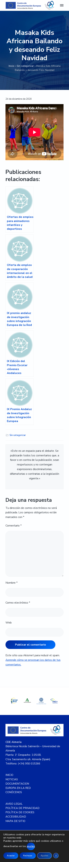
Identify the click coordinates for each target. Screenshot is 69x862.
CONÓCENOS (13, 792)
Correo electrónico (17, 603)
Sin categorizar (25, 66)
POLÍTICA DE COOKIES (19, 812)
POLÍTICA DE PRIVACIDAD (22, 808)
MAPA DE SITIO (15, 821)
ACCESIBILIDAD (15, 816)
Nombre (11, 583)
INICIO (9, 775)
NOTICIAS (11, 779)
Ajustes (44, 855)
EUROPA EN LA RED (18, 788)
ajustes (31, 846)
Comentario (13, 526)
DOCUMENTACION (17, 783)
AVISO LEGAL (14, 804)
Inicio (11, 66)
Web (8, 623)
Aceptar (11, 855)
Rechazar (27, 855)
